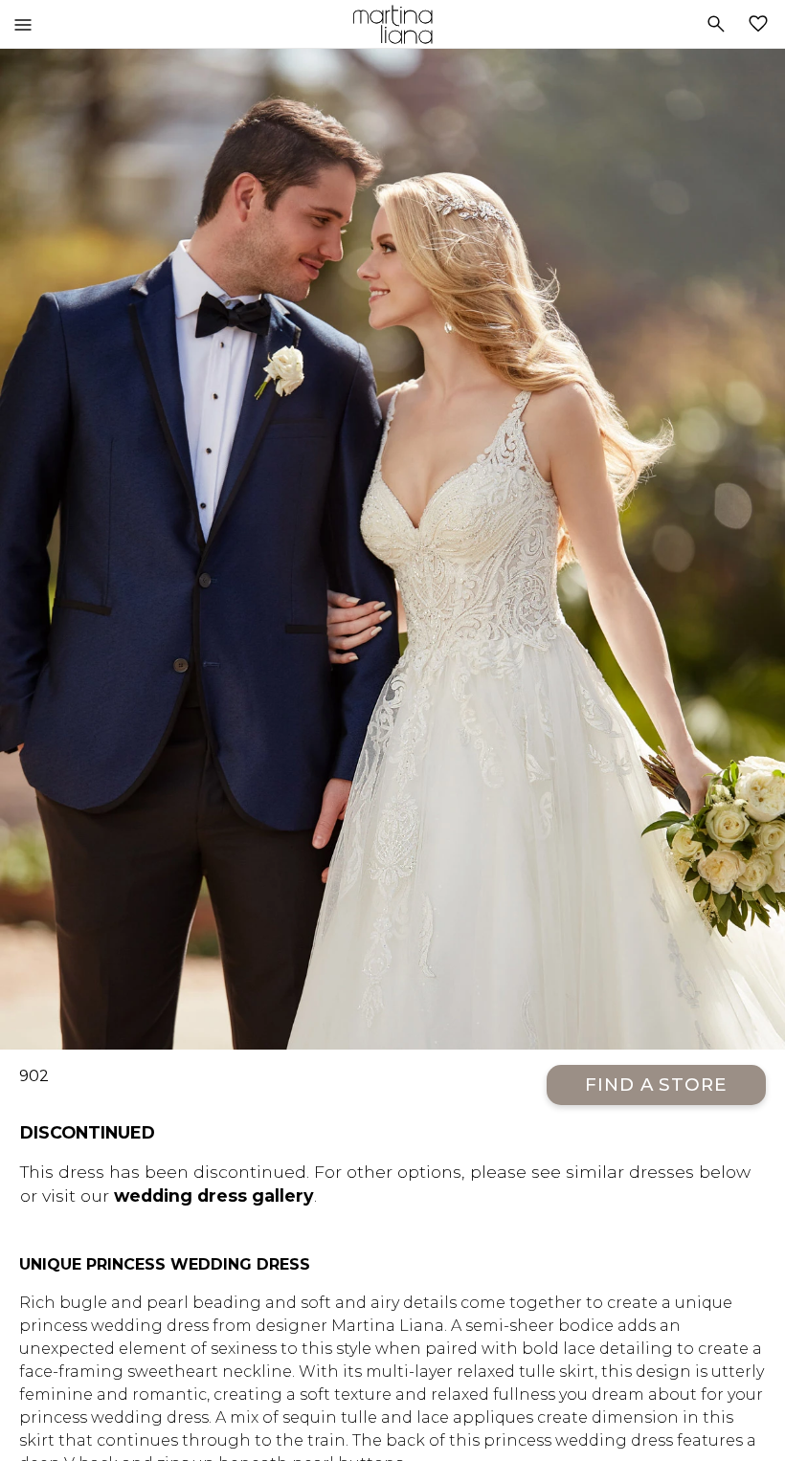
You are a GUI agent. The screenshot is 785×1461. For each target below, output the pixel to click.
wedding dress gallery (214, 1195)
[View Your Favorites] (762, 23)
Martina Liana (392, 24)
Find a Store (656, 1085)
